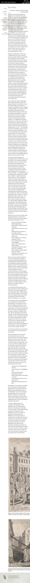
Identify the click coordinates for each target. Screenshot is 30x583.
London (5, 11)
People (5, 17)
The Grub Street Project (8, 2)
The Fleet (10, 14)
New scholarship (5, 33)
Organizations (6, 19)
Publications (5, 25)
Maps (5, 15)
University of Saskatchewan (14, 577)
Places (5, 13)
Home (5, 8)
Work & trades (5, 22)
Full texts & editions (4, 28)
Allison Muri (15, 576)
